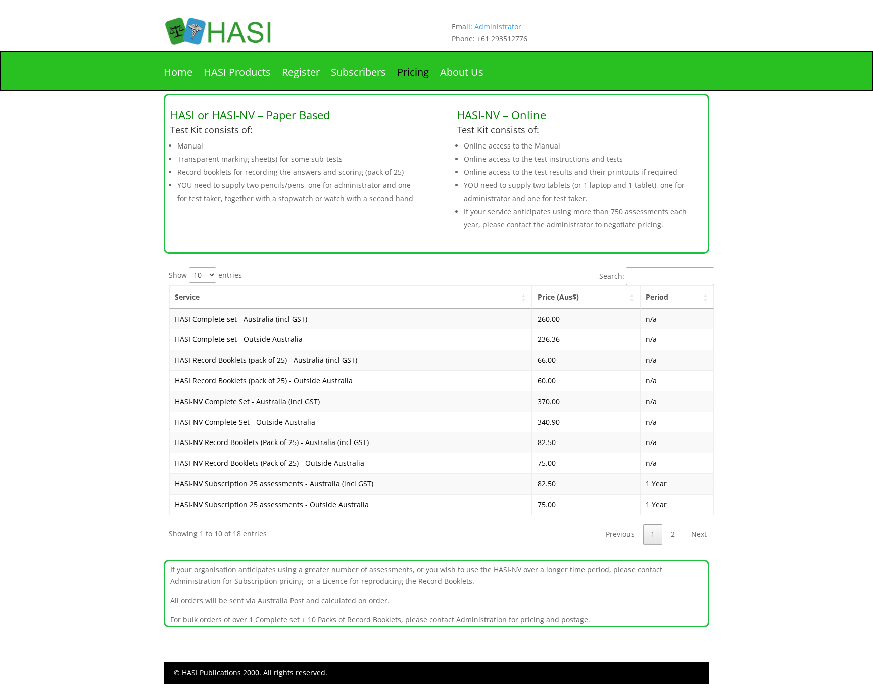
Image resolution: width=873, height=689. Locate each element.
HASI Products (237, 74)
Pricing (413, 74)
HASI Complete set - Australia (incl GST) (241, 319)
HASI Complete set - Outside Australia (239, 339)
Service (187, 297)
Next (699, 534)
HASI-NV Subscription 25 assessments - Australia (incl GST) (274, 483)
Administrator (497, 26)
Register (301, 74)
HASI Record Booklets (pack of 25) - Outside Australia (264, 380)
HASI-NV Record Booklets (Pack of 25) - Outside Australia (269, 463)
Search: (611, 276)
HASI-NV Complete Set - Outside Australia (245, 422)
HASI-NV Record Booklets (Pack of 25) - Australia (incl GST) (272, 442)
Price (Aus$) (558, 297)
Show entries (205, 275)
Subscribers (358, 74)
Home (178, 74)
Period (657, 297)
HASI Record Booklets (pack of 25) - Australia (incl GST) (266, 360)
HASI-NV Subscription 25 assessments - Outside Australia (272, 504)
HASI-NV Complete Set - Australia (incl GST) (247, 401)
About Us (461, 74)
